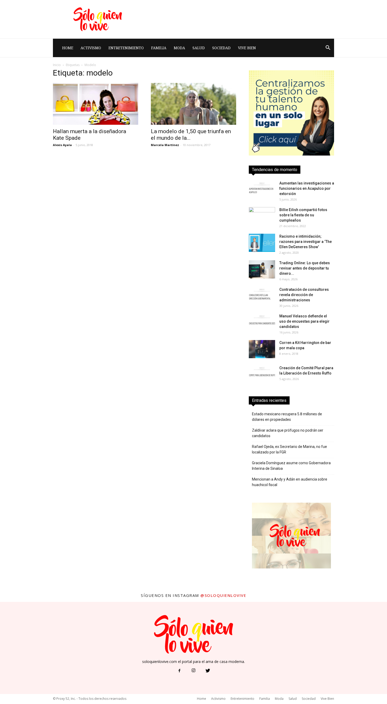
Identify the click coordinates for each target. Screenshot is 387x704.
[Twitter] (207, 671)
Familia (158, 48)
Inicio (57, 65)
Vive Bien (247, 48)
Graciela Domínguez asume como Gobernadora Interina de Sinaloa (291, 466)
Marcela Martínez (165, 145)
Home (67, 48)
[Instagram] (193, 671)
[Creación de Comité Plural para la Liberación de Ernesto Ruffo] (262, 374)
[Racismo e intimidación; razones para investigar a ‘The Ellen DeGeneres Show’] (262, 243)
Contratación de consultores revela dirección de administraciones (304, 294)
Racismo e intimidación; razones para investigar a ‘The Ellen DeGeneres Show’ (305, 241)
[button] (327, 48)
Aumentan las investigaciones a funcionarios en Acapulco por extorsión (306, 188)
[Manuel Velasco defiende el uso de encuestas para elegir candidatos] (262, 322)
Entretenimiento (126, 48)
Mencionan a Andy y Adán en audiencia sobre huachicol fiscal (289, 482)
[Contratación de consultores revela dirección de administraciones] (262, 296)
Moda (179, 48)
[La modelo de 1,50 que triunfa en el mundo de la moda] (193, 104)
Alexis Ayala (62, 145)
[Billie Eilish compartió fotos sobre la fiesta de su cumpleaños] (262, 216)
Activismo (91, 48)
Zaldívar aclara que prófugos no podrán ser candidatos (287, 433)
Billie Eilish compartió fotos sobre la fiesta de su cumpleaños (303, 215)
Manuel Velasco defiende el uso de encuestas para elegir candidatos (304, 321)
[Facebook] (179, 671)
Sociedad (221, 48)
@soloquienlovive (223, 595)
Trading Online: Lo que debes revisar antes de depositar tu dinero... (304, 268)
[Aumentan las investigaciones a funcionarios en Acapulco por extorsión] (262, 190)
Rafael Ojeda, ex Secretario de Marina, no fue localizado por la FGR (289, 449)
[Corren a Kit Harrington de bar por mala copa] (262, 349)
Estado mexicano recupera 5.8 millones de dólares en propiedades (287, 417)
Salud (198, 48)
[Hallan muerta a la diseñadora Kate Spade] (95, 104)
